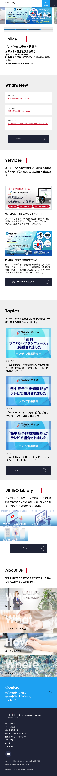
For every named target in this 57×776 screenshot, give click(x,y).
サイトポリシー (11, 724)
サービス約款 (10, 727)
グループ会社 (10, 740)
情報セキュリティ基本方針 (15, 737)
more (18, 138)
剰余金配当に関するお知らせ (19, 111)
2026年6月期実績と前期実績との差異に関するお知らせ (28, 125)
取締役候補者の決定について (19, 99)
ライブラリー (24, 548)
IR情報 (7, 743)
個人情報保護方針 (12, 730)
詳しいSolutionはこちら (23, 281)
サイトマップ (10, 746)
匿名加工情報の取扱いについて (17, 733)
